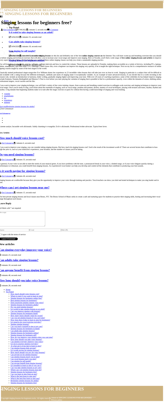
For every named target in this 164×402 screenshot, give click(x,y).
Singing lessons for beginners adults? (25, 305)
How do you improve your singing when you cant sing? (32, 337)
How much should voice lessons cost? (25, 294)
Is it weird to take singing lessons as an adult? (28, 309)
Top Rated (10, 292)
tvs (5, 98)
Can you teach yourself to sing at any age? (27, 326)
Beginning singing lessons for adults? (25, 381)
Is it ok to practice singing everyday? (24, 344)
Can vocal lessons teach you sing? (23, 359)
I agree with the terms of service (14, 234)
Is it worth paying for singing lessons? (25, 350)
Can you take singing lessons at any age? (26, 368)
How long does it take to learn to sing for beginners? (30, 320)
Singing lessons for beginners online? (25, 333)
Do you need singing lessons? (22, 307)
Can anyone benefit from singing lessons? (26, 363)
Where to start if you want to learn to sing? (27, 296)
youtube (7, 94)
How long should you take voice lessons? (26, 339)
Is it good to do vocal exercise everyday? (26, 322)
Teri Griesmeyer (9, 30)
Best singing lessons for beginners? (24, 300)
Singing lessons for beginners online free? (26, 298)
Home (8, 290)
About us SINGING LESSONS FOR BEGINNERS (71, 398)
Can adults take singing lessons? (23, 331)
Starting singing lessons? (20, 324)
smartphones (8, 96)
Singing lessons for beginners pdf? (24, 335)
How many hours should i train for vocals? (27, 316)
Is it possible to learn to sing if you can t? (26, 365)
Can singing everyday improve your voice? (27, 342)
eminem (7, 102)
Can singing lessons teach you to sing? (25, 357)
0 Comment (53, 30)
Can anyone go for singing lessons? (24, 355)
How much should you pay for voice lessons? (28, 352)
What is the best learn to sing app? (23, 376)
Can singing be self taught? (21, 361)
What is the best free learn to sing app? (25, 378)
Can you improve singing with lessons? (25, 311)
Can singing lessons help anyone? (23, 348)
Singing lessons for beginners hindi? (24, 313)
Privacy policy (56, 400)
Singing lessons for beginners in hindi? (25, 329)
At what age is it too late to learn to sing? (26, 346)
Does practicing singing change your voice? (27, 303)
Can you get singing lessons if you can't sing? (28, 318)
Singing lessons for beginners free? (24, 372)
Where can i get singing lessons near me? (26, 370)
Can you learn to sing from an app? (24, 374)
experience (8, 100)
